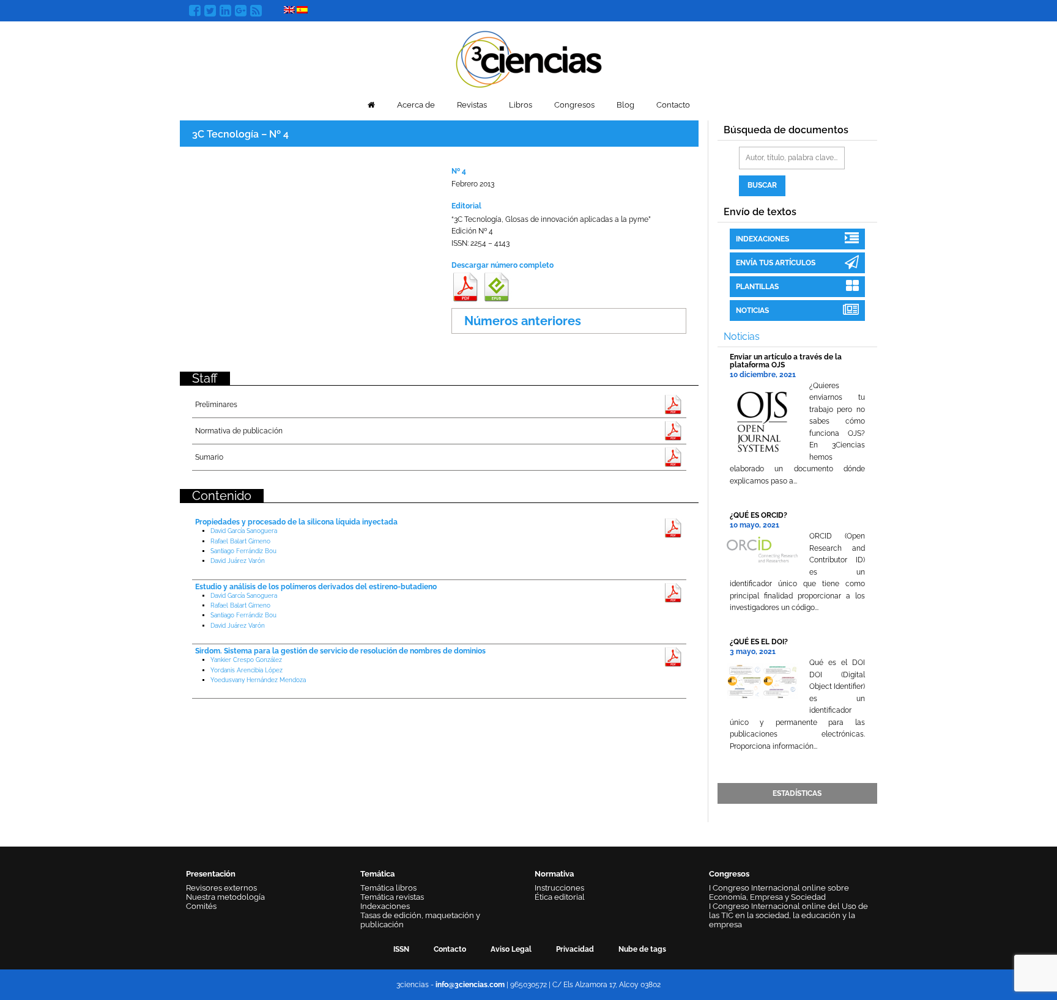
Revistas (472, 104)
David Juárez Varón (237, 560)
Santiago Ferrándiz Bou (243, 551)
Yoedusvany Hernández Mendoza (258, 680)
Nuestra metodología (225, 897)
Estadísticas (797, 793)
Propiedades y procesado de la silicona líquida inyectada (296, 522)
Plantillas (757, 286)
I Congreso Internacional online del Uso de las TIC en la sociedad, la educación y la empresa (788, 915)
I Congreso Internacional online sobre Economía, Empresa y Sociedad (779, 892)
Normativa (554, 873)
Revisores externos (221, 887)
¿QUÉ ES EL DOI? (759, 642)
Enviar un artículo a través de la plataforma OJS (786, 361)
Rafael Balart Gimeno (240, 541)
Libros (520, 104)
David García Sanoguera (243, 531)
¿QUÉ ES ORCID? (758, 515)
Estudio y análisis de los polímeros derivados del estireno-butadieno (316, 587)
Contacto (673, 104)
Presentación (211, 873)
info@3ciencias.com (470, 984)
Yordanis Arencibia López (246, 670)
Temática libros (388, 887)
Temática (377, 873)
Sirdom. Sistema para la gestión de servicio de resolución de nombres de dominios (340, 651)
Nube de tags (642, 949)
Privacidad (575, 949)
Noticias (752, 310)
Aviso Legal (511, 949)
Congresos (574, 104)
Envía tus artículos (775, 263)
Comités (201, 906)
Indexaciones (762, 239)
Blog (625, 104)
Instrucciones (559, 887)
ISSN (401, 949)
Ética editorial (560, 897)
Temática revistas (392, 897)
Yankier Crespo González (246, 659)
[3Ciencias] (529, 57)
